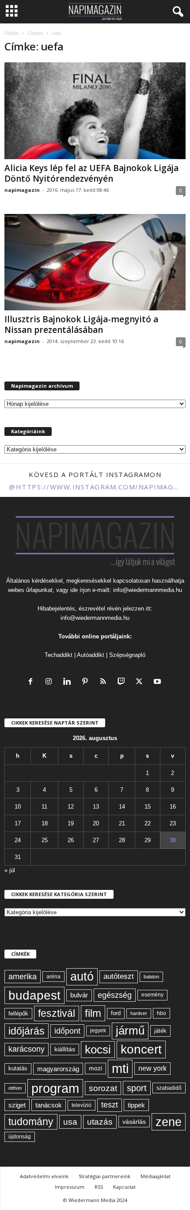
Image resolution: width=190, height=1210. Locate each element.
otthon (15, 1088)
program (55, 1088)
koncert (141, 1049)
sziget (17, 1105)
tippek (136, 1105)
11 (44, 806)
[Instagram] (51, 682)
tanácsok (48, 1105)
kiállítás (64, 1049)
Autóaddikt (90, 655)
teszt (109, 1104)
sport (137, 1088)
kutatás (17, 1068)
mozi (95, 1068)
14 (122, 806)
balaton (151, 976)
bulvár (79, 995)
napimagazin (22, 190)
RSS (99, 1186)
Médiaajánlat (156, 1176)
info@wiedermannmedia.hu (147, 590)
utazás (100, 1121)
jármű (130, 1030)
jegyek (98, 1030)
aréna (53, 976)
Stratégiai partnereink (104, 1176)
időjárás (26, 1031)
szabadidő (169, 1088)
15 (147, 806)
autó (82, 976)
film (93, 1013)
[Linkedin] (69, 682)
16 (173, 806)
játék (160, 1030)
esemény (152, 995)
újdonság (19, 1136)
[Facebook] (32, 682)
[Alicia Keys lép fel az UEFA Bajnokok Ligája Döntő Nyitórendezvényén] (95, 110)
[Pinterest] (87, 682)
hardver (138, 1013)
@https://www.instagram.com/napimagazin (95, 486)
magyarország (58, 1069)
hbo (161, 1013)
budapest (34, 995)
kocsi (98, 1049)
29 (147, 840)
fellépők (18, 1013)
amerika (22, 976)
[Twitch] (123, 682)
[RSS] (105, 682)
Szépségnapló (127, 655)
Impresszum (69, 1186)
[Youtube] (158, 682)
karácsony (26, 1049)
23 (173, 823)
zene (169, 1122)
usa (70, 1121)
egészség (115, 995)
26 (71, 840)
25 (45, 840)
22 (147, 823)
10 (18, 806)
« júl (9, 870)
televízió (81, 1105)
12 (71, 806)
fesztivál (56, 1013)
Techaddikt (58, 655)
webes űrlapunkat (30, 590)
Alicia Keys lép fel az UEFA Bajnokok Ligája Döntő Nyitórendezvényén (91, 173)
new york (152, 1068)
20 (96, 823)
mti (120, 1068)
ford (116, 1013)
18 (45, 823)
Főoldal (11, 33)
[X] (141, 682)
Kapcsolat (124, 1186)
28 (122, 840)
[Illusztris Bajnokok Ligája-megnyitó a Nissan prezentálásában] (95, 262)
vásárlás (134, 1121)
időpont (67, 1031)
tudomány (30, 1121)
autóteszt (118, 976)
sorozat (103, 1088)
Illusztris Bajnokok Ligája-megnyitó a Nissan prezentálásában (81, 324)
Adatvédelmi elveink (44, 1176)
